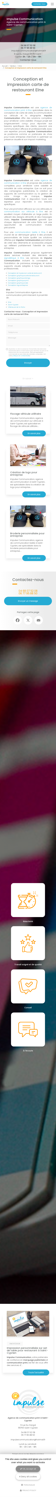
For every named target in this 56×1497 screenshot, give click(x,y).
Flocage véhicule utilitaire (25, 413)
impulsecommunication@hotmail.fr (28, 50)
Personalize (29, 1485)
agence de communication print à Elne (28, 109)
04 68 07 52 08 (28, 1432)
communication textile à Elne (30, 232)
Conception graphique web (18, 283)
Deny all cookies (29, 1476)
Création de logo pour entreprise (23, 473)
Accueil (5, 66)
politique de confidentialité (20, 356)
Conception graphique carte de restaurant (23, 275)
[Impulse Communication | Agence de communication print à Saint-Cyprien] (5, 4)
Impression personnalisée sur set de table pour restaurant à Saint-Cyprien (27, 1350)
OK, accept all (29, 1469)
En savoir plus (34, 433)
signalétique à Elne (14, 258)
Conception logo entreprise (18, 285)
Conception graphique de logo (19, 278)
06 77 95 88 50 (28, 1435)
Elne (20, 66)
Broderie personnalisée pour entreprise (27, 535)
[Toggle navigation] (52, 4)
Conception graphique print (18, 280)
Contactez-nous (39, 4)
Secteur (13, 66)
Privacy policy (29, 1490)
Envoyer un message (28, 601)
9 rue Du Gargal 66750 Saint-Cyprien (28, 55)
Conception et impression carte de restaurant (25, 273)
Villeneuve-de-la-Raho (16, 307)
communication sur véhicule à (21, 211)
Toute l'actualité (36, 1372)
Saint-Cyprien (13, 305)
